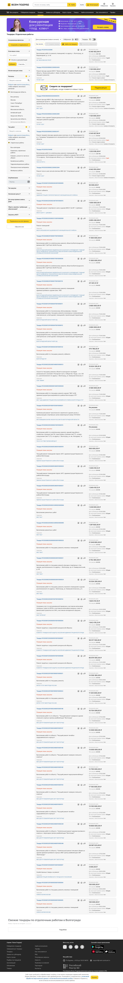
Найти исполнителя (41, 946)
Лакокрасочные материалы (20, 167)
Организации (11, 963)
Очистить (21, 64)
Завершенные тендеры (14, 949)
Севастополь (15, 106)
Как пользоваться (41, 951)
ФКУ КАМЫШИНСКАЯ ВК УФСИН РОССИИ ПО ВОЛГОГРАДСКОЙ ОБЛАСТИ (58, 419)
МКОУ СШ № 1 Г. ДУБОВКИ (44, 212)
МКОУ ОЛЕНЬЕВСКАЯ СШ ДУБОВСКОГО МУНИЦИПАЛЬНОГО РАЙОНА (56, 230)
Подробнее (63, 929)
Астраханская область (18, 122)
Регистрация (94, 5)
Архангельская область (18, 119)
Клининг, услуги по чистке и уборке (20, 157)
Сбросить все (19, 226)
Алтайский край (16, 112)
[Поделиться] (84, 50)
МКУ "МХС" (40, 552)
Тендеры (10, 951)
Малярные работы (17, 170)
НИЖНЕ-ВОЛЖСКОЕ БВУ (44, 894)
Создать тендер (54, 44)
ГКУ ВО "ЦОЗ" (40, 80)
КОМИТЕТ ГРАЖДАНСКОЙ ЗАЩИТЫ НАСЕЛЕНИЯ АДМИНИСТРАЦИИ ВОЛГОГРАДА (60, 632)
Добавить (12, 64)
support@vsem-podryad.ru (101, 960)
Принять (94, 977)
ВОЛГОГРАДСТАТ (42, 359)
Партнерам (38, 965)
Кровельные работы (17, 161)
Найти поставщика (71, 44)
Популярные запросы (42, 957)
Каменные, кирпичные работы (18, 151)
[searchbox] (19, 55)
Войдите (11, 84)
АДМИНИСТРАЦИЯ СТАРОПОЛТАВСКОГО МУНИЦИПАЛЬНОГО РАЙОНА (57, 195)
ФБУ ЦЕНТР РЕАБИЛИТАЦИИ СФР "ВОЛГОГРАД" (50, 722)
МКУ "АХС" (40, 517)
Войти (82, 5)
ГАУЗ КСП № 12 (41, 162)
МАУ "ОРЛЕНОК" (41, 615)
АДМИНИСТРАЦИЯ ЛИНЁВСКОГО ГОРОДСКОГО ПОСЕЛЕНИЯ (54, 877)
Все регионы (15, 97)
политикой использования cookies (61, 978)
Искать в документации (19, 60)
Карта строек (11, 957)
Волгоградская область (18, 92)
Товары (9, 968)
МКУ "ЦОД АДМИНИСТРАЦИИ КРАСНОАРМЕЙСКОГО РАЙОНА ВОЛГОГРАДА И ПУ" (60, 400)
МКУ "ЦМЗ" (40, 108)
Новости (37, 960)
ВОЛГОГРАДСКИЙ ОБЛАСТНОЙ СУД (47, 320)
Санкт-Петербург (16, 103)
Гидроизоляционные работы (20, 164)
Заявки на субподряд (14, 954)
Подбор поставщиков (14, 960)
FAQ (36, 954)
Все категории (15, 147)
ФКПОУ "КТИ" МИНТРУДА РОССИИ (47, 685)
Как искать (39, 44)
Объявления (11, 965)
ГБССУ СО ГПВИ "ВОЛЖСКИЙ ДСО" (47, 441)
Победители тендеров (14, 946)
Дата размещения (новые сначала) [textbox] (47, 39)
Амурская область (17, 116)
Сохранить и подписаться (19, 45)
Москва (13, 100)
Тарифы (37, 949)
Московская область (17, 109)
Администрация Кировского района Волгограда (50, 460)
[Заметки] (78, 50)
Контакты (38, 968)
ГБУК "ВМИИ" (40, 380)
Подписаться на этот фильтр (19, 221)
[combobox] (19, 55)
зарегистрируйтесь (23, 84)
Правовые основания (42, 963)
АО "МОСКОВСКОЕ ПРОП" (44, 60)
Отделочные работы (17, 143)
